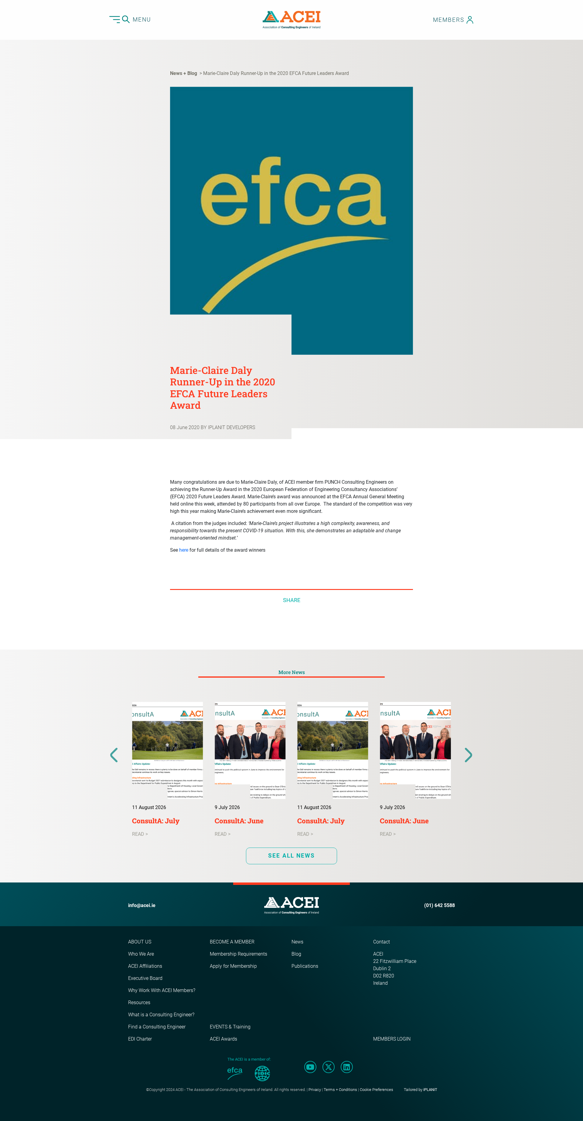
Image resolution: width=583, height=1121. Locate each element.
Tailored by (420, 1089)
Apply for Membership (233, 966)
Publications (305, 966)
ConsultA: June (239, 820)
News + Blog (183, 73)
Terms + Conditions (340, 1089)
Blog (296, 954)
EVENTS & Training (230, 1027)
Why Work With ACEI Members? (161, 990)
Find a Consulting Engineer (157, 1027)
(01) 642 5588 (439, 905)
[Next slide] (469, 755)
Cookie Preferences (376, 1089)
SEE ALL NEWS (291, 855)
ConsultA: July (155, 820)
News (297, 942)
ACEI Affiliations (145, 966)
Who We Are (141, 954)
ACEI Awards (223, 1039)
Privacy (315, 1089)
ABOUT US (139, 942)
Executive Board (145, 978)
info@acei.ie (141, 905)
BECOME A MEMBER (232, 942)
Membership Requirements (238, 954)
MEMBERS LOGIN (392, 1039)
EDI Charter (140, 1039)
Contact (381, 942)
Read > (140, 834)
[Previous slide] (114, 755)
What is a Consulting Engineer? (161, 1015)
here (183, 550)
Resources (139, 1002)
